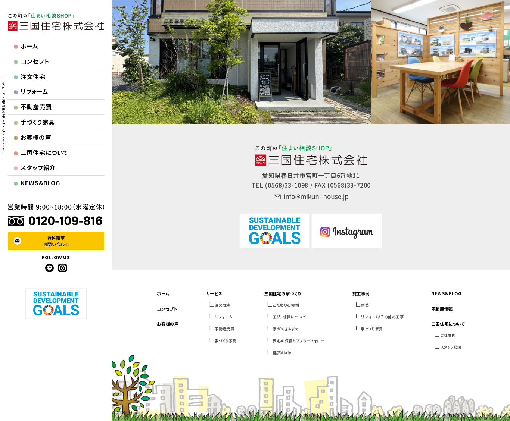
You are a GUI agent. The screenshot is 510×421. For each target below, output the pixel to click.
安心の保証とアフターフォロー (299, 340)
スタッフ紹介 (34, 167)
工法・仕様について (289, 317)
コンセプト (31, 61)
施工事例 (361, 293)
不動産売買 (32, 106)
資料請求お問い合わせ (56, 241)
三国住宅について (41, 152)
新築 (365, 305)
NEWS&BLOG (36, 182)
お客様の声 (32, 137)
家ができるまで (285, 329)
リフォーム (31, 91)
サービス (214, 293)
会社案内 (448, 335)
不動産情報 (442, 309)
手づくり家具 (34, 121)
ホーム (26, 45)
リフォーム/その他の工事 (382, 317)
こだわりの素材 (286, 305)
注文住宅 (29, 76)
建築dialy (282, 352)
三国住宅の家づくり (282, 293)
